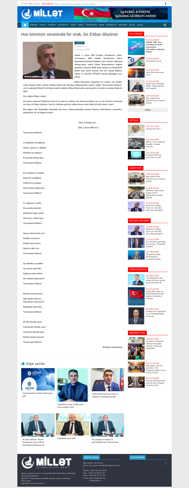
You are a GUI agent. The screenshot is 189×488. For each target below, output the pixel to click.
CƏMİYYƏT (52, 25)
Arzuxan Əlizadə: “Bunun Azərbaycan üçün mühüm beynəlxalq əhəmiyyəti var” (33, 442)
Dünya (80, 25)
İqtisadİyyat (63, 25)
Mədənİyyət (111, 25)
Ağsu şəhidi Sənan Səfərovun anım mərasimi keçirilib (155, 100)
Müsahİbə (123, 25)
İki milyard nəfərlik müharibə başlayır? (69, 4)
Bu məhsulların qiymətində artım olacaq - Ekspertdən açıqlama (156, 244)
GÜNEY (73, 25)
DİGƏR (139, 25)
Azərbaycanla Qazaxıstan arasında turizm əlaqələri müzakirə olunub (155, 383)
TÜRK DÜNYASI (91, 25)
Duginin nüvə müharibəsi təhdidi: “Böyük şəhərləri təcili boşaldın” (155, 86)
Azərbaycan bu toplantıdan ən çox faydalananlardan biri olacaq (156, 313)
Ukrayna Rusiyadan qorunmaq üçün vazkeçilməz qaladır (153, 256)
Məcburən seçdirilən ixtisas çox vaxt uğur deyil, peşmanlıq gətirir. (154, 208)
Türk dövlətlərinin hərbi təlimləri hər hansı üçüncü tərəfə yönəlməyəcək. (155, 280)
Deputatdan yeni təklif (66, 438)
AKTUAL (132, 25)
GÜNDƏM (33, 25)
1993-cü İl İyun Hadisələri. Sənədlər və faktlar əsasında (155, 144)
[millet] (25, 25)
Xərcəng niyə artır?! (153, 129)
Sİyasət (42, 25)
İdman (101, 25)
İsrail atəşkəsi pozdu (153, 61)
